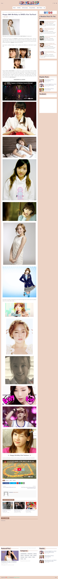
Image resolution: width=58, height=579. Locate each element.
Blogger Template (17, 577)
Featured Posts (30, 553)
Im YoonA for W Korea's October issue (7, 511)
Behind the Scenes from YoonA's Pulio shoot (18, 511)
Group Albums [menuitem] (32, 7)
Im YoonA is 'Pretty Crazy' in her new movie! (30, 511)
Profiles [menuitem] (19, 7)
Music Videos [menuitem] (39, 7)
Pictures (7, 480)
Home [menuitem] (14, 7)
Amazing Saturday (23, 553)
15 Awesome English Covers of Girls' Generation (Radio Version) (50, 85)
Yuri (25, 558)
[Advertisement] (48, 67)
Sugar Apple (6, 16)
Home (2, 3)
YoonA (22, 558)
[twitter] (54, 3)
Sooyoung (22, 557)
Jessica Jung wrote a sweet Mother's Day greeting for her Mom (51, 561)
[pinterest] (56, 3)
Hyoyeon (35, 553)
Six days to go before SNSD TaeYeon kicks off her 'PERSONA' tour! (50, 52)
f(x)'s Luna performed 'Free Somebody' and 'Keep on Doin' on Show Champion (50, 44)
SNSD (10, 480)
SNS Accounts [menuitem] (25, 7)
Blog (8, 577)
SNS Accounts (27, 555)
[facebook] (53, 3)
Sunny (26, 557)
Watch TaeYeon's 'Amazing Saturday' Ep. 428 (49, 89)
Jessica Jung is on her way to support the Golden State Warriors (50, 29)
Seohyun (35, 555)
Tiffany (34, 557)
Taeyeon (6, 12)
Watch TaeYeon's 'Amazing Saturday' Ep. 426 (49, 80)
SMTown (22, 555)
